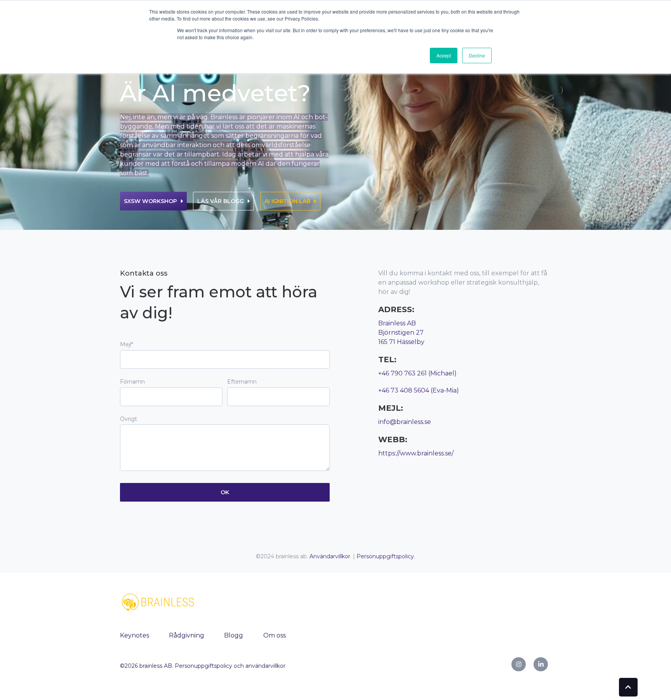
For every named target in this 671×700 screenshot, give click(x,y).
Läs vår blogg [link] (220, 201)
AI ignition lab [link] (287, 201)
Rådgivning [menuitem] (186, 635)
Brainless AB (397, 323)
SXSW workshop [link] (150, 201)
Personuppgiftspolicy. (385, 556)
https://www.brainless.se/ (416, 453)
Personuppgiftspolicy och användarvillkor (230, 665)
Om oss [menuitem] (274, 635)
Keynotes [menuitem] (134, 635)
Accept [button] (443, 55)
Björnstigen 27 (401, 332)
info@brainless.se (404, 422)
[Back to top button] (628, 687)
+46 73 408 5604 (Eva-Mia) (418, 390)
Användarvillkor (329, 556)
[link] (159, 601)
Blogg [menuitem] (233, 635)
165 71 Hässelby (401, 342)
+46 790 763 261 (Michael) (417, 373)
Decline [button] (477, 55)
